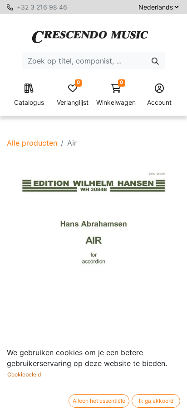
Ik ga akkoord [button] (156, 400)
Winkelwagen (116, 95)
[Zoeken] (155, 60)
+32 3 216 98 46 (42, 7)
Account (159, 102)
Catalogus (29, 102)
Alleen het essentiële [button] (99, 400)
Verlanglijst (73, 95)
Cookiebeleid (24, 374)
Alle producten (32, 142)
